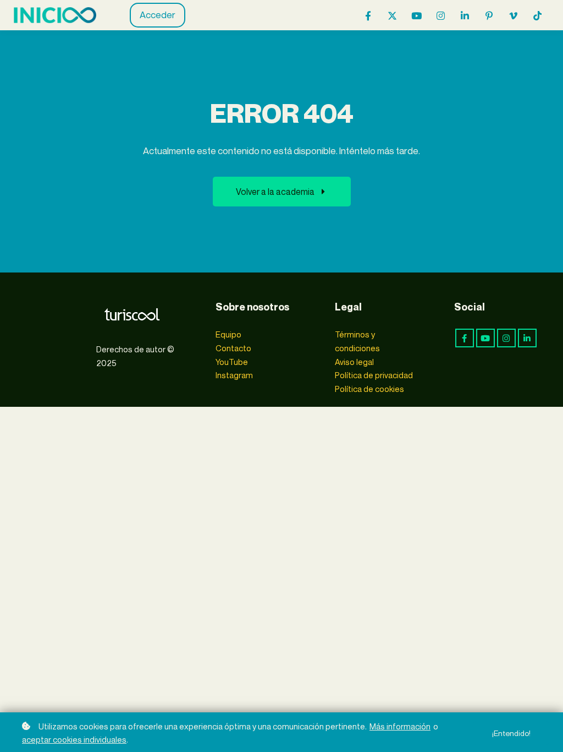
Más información (399, 726)
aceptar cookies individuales (74, 739)
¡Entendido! (511, 733)
